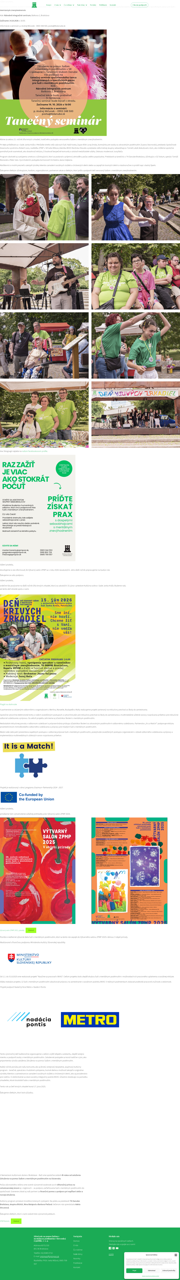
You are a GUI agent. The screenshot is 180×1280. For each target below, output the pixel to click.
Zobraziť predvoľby (168, 1271)
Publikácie (103, 5)
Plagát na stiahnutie (8, 704)
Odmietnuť (151, 1271)
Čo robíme (68, 5)
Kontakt (113, 5)
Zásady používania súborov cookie (150, 1276)
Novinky (93, 5)
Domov (48, 5)
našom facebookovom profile (34, 451)
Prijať (134, 1271)
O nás (56, 5)
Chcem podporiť (140, 5)
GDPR (111, 1254)
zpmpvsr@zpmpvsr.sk (49, 1256)
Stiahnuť (31, 930)
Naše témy (81, 5)
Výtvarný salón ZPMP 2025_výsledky (12, 930)
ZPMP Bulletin (5, 1221)
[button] (176, 1255)
